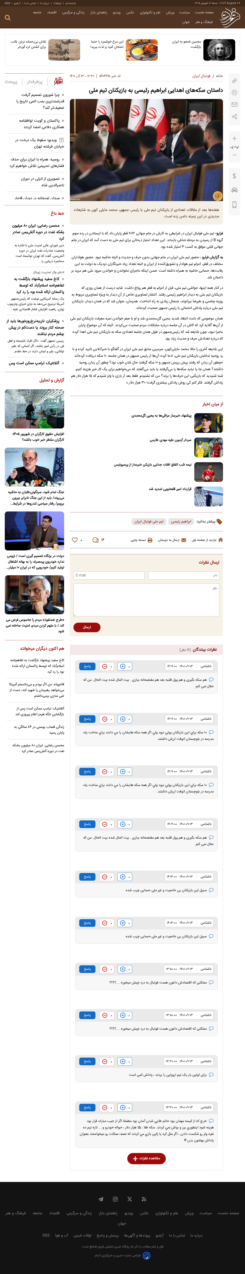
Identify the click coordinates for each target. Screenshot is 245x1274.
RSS (7, 3)
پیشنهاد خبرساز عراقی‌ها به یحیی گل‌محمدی (161, 415)
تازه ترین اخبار (58, 81)
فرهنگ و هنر (204, 22)
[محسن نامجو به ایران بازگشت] (219, 50)
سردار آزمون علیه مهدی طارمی (170, 440)
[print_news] (234, 92)
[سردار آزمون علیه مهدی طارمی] (208, 447)
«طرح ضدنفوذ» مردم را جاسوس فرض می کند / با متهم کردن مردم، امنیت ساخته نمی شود (35, 625)
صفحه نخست (204, 13)
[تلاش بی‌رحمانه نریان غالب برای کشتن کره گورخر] (64, 50)
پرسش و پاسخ (108, 1236)
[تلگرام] (101, 1199)
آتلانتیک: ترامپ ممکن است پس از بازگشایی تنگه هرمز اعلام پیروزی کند (39, 711)
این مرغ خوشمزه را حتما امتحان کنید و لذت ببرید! (106, 44)
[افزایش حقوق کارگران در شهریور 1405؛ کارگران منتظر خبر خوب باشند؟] (34, 408)
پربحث (11, 82)
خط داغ (57, 214)
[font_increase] (234, 138)
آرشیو (17, 3)
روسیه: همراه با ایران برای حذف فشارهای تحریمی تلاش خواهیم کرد (37, 162)
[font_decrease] (234, 155)
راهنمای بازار (99, 13)
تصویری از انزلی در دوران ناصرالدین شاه (42, 182)
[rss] (144, 1199)
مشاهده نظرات (149, 1158)
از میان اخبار (213, 404)
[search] (8, 18)
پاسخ (87, 666)
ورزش (170, 13)
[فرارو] (229, 17)
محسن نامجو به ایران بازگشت (186, 44)
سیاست (184, 13)
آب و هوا (61, 1236)
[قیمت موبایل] (234, 206)
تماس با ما (30, 3)
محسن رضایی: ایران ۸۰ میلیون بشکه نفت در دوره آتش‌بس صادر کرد (38, 232)
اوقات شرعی (82, 1236)
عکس (130, 13)
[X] (130, 1199)
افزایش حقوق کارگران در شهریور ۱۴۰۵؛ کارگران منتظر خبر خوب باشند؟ (38, 437)
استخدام (71, 3)
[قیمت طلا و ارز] (234, 177)
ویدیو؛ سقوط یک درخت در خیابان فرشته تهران (39, 143)
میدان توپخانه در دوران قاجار (37, 198)
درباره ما (44, 3)
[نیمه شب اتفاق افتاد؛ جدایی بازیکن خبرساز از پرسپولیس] (208, 472)
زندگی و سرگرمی (73, 13)
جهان (186, 22)
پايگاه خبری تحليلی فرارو (113, 1246)
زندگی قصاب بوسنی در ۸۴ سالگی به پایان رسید (39, 730)
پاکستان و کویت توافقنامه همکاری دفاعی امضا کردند (41, 124)
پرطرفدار (35, 82)
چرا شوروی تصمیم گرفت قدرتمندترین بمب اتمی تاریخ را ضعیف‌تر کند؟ (40, 101)
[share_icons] (234, 116)
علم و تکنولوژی (150, 13)
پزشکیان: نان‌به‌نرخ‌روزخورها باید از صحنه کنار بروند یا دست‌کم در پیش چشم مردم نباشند (35, 327)
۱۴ (102, 540)
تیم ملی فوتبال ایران (148, 522)
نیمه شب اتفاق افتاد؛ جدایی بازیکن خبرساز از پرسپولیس (152, 464)
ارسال (87, 627)
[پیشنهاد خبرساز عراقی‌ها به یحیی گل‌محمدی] (208, 423)
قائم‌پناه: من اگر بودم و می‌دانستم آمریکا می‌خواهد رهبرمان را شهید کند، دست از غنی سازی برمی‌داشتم (36, 690)
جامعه (37, 13)
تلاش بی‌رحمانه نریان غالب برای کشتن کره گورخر (28, 44)
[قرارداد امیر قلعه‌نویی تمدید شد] (208, 496)
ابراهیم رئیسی (181, 522)
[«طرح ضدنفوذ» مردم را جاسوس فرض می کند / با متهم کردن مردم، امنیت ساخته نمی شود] (34, 594)
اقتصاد (52, 13)
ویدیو (117, 13)
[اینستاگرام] (115, 1199)
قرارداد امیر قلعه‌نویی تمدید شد (170, 489)
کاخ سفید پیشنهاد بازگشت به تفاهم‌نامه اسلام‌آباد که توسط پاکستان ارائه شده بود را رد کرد (39, 285)
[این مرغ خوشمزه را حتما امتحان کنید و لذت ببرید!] (142, 50)
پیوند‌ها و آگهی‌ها (137, 1236)
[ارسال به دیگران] (234, 105)
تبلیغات (57, 3)
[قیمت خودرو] (234, 191)
